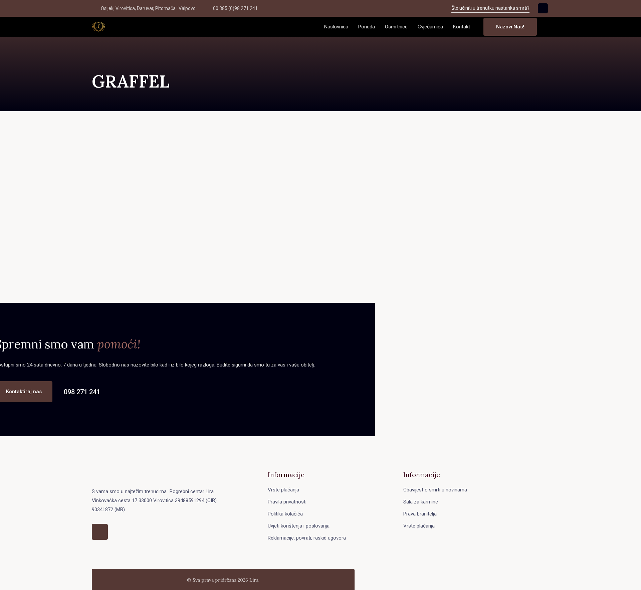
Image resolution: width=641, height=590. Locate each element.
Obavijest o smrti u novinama (435, 490)
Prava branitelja (420, 514)
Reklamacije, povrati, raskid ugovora (307, 538)
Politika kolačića (285, 514)
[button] (547, 27)
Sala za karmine (420, 502)
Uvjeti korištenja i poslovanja (299, 526)
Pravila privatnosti (287, 502)
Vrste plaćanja (283, 490)
